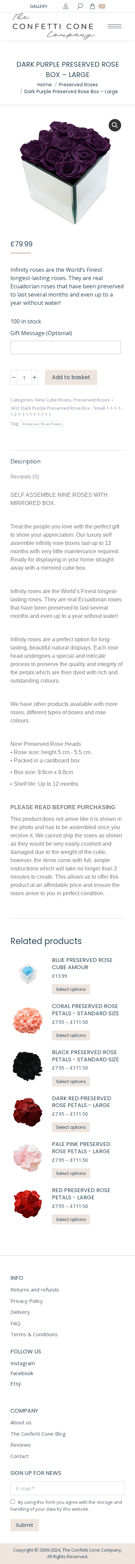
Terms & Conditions (34, 1334)
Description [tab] (25, 461)
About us (21, 1422)
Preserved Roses (91, 400)
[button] (115, 125)
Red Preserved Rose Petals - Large (81, 1194)
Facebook (21, 1373)
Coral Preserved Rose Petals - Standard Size (85, 1010)
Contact (19, 1456)
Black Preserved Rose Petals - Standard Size (85, 1056)
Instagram (22, 1363)
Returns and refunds (34, 1289)
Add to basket (71, 377)
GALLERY (38, 6)
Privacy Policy (26, 1301)
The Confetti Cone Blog (38, 1434)
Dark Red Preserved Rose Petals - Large (81, 1102)
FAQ (15, 1323)
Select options (71, 989)
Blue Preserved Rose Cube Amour (82, 964)
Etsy (15, 1383)
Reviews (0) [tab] (24, 476)
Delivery (20, 1312)
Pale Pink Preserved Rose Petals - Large (81, 1148)
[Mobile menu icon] (115, 26)
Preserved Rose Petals (41, 424)
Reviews (20, 1445)
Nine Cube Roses (53, 400)
